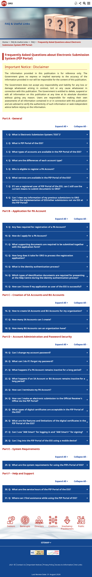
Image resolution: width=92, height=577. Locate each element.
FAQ (33, 42)
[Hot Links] (76, 3)
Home (5, 42)
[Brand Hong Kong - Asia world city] (53, 554)
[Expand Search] (84, 4)
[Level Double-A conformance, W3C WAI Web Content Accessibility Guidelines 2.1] (37, 554)
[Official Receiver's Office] (13, 5)
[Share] (79, 5)
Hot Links (78, 565)
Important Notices (34, 565)
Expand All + (61, 126)
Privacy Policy (48, 565)
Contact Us (21, 565)
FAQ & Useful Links (19, 42)
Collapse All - (80, 126)
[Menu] (89, 3)
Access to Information (64, 565)
